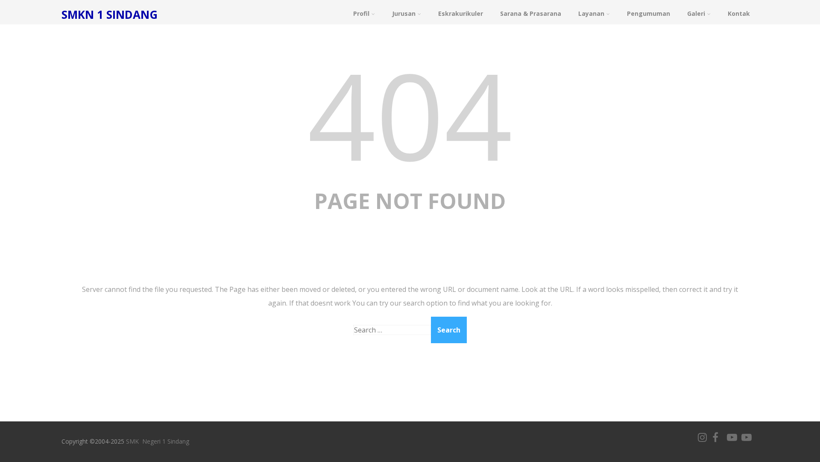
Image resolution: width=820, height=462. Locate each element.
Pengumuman (648, 13)
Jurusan (404, 13)
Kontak (739, 13)
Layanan (591, 13)
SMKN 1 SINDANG (110, 14)
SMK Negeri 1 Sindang (157, 441)
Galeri (696, 13)
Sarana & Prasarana (530, 13)
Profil (361, 13)
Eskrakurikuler (460, 13)
